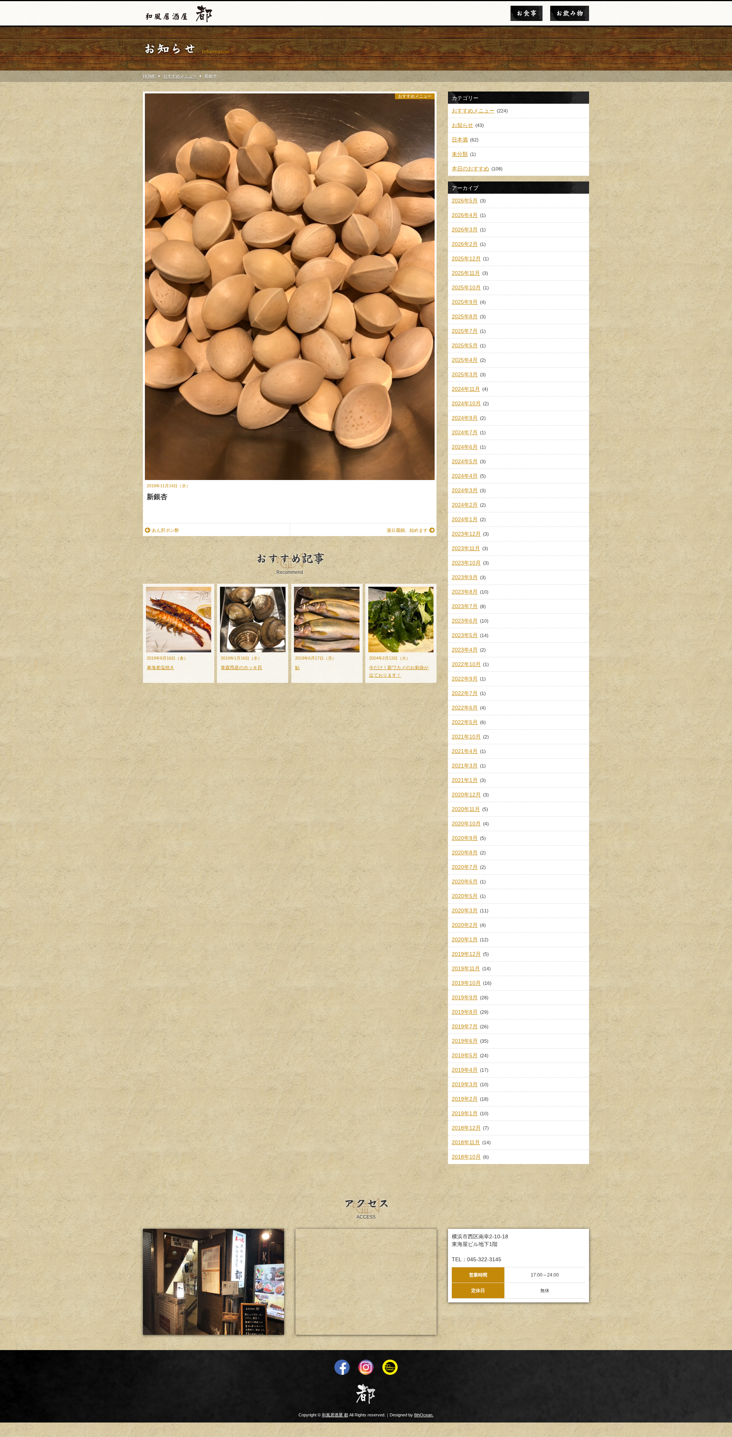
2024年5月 (465, 461)
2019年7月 (465, 1026)
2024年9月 (465, 418)
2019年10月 (466, 983)
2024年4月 (465, 476)
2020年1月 (465, 939)
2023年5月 (465, 635)
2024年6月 (465, 447)
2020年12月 (466, 795)
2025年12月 (466, 258)
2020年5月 (465, 896)
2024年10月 (466, 403)
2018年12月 (466, 1128)
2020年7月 (465, 867)
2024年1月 (465, 519)
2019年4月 (465, 1070)
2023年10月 (466, 563)
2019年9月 (465, 997)
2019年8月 (465, 1012)
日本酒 (460, 139)
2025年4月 (465, 360)
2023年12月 (466, 534)
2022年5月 (465, 722)
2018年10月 (466, 1157)
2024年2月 (465, 505)
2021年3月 (465, 766)
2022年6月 (465, 708)
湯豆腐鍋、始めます (407, 530)
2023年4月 (465, 650)
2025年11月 (466, 273)
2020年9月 (465, 838)
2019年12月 (466, 954)
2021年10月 (466, 737)
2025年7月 (465, 331)
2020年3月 (465, 910)
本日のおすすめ (470, 168)
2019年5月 (465, 1055)
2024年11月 (466, 389)
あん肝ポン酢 (165, 530)
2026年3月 (465, 229)
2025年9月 (465, 302)
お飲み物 (569, 13)
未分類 (460, 154)
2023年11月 (466, 548)
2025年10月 (466, 287)
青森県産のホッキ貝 (241, 667)
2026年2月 (465, 244)
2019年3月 (465, 1084)
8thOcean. (423, 1415)
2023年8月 (465, 592)
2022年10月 (466, 664)
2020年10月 (466, 823)
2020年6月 (465, 881)
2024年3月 (465, 490)
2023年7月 (465, 606)
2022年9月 (465, 679)
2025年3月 (465, 374)
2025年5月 (465, 345)
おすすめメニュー (415, 96)
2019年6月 (465, 1041)
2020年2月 (465, 925)
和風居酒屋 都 (335, 1415)
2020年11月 (466, 809)
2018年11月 (466, 1142)
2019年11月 (466, 968)
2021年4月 (465, 751)
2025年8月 (465, 316)
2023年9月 (465, 577)
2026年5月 (465, 200)
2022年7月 (465, 693)
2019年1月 (465, 1113)
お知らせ (462, 125)
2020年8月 (465, 852)
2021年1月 (465, 780)
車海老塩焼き (160, 667)
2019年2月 (465, 1099)
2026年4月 (465, 215)
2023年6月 (465, 621)
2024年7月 (465, 432)
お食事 (526, 13)
